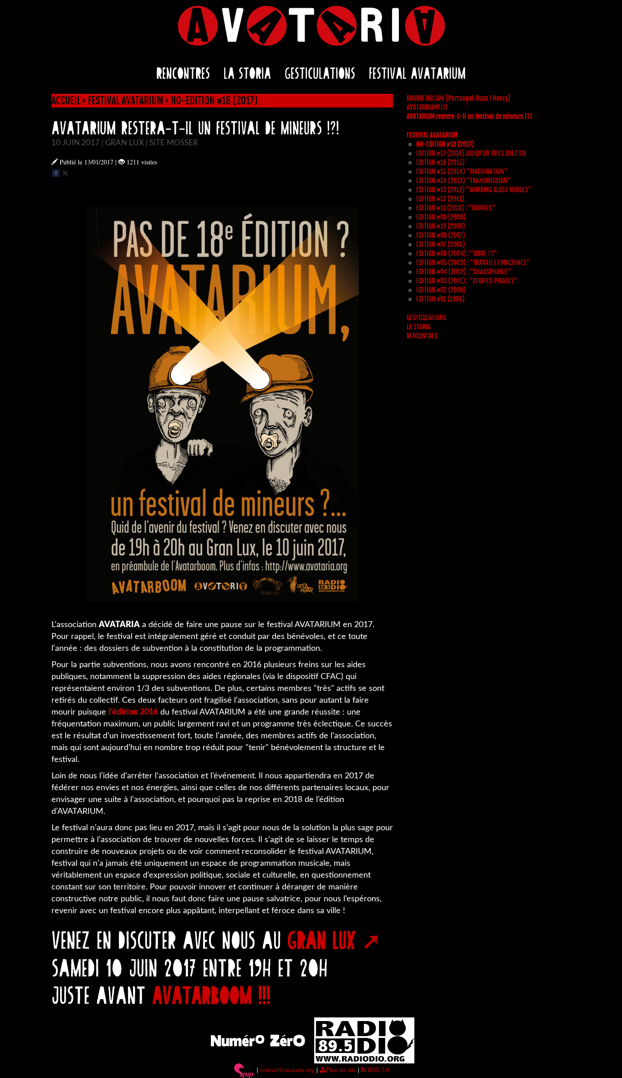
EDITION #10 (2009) (440, 226)
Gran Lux (321, 939)
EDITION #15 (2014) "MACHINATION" (462, 171)
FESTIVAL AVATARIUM (417, 73)
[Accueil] (311, 24)
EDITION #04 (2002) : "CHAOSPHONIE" (463, 272)
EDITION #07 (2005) (440, 244)
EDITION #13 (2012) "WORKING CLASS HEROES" (474, 190)
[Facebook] (56, 172)
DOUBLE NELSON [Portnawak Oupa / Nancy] (458, 98)
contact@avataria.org (287, 1069)
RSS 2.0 (377, 1069)
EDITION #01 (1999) (440, 299)
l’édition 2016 (133, 712)
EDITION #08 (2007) (440, 235)
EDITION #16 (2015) (440, 162)
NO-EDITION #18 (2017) (214, 101)
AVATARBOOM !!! (211, 994)
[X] (65, 172)
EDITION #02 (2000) (440, 290)
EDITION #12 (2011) (440, 199)
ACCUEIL (66, 101)
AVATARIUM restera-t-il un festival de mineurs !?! (469, 116)
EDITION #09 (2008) (440, 217)
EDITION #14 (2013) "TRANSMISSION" (463, 180)
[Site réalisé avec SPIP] (244, 1069)
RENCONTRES (183, 73)
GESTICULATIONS (320, 73)
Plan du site (341, 1069)
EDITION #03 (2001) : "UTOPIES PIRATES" (467, 281)
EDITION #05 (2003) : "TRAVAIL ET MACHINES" (473, 262)
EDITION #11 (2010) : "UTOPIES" (455, 208)
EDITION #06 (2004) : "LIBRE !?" (456, 253)
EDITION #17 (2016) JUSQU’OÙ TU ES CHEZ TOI (471, 153)
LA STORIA (247, 73)
